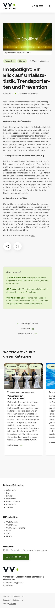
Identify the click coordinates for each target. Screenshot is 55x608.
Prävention (9, 61)
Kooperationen (13, 501)
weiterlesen (13, 445)
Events (9, 495)
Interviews (11, 498)
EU (7, 492)
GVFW (9, 536)
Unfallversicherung (40, 61)
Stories (22, 61)
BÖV (8, 530)
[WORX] (12, 603)
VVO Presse (11, 525)
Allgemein (11, 490)
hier (33, 235)
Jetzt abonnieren (17, 556)
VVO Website (12, 522)
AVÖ (8, 533)
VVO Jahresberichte (15, 527)
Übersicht (25, 328)
